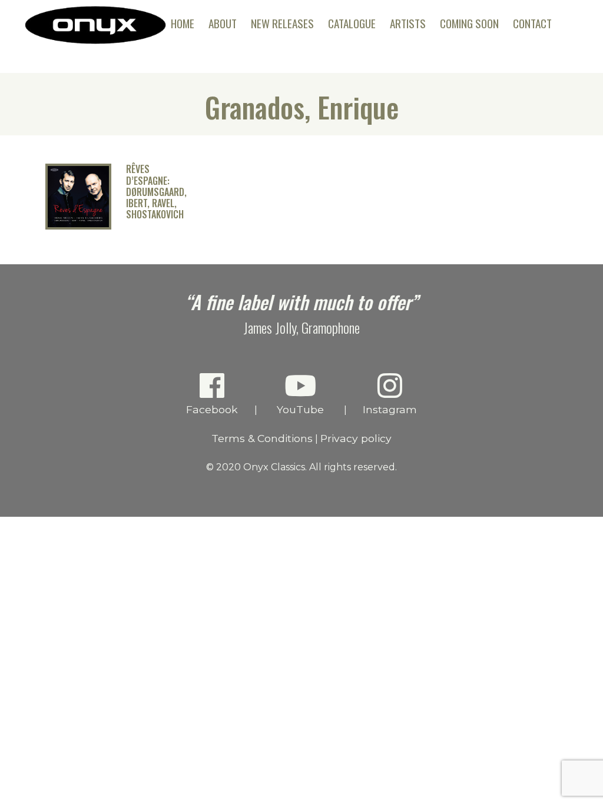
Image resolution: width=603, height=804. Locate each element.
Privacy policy (356, 438)
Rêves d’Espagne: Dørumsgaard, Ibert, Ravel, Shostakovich (156, 192)
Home (182, 23)
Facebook (212, 409)
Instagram (390, 409)
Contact (532, 23)
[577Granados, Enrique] (78, 226)
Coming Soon (469, 23)
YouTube (300, 409)
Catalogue (352, 23)
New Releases (282, 23)
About (222, 23)
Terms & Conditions (262, 438)
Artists (408, 23)
